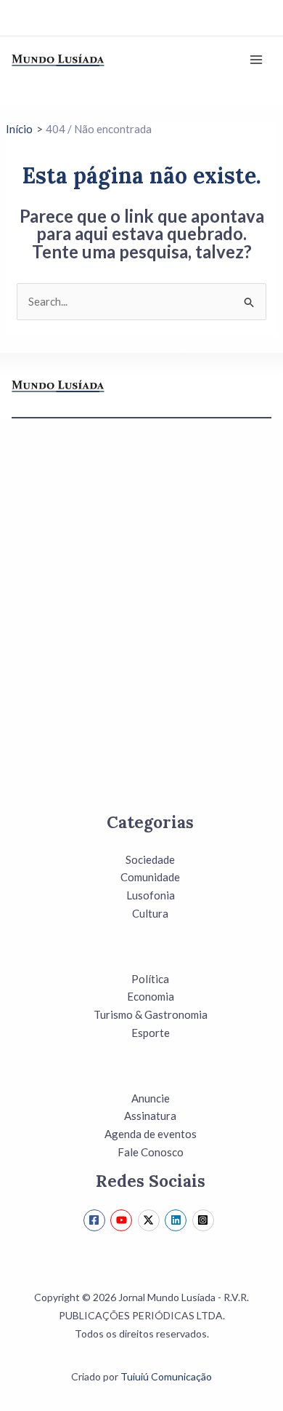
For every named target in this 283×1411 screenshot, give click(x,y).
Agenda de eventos (150, 1133)
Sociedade (150, 859)
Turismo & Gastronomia (151, 1014)
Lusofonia (150, 895)
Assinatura (150, 1115)
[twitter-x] (150, 1220)
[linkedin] (177, 1220)
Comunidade (150, 876)
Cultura (150, 913)
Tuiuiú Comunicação (166, 1376)
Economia (150, 996)
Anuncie (150, 1098)
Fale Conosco (151, 1151)
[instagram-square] (205, 1220)
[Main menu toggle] (256, 60)
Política (150, 978)
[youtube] (123, 1220)
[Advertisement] (141, 632)
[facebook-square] (96, 1220)
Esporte (150, 1032)
